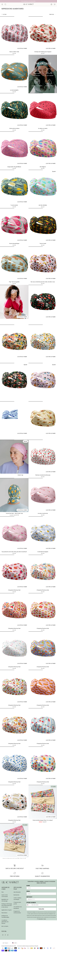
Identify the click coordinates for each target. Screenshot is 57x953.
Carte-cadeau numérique (17, 898)
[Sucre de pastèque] (14, 225)
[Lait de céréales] (43, 187)
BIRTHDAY (29, 897)
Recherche (16, 895)
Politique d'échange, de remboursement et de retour (7, 905)
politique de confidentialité (5, 916)
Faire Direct (4, 912)
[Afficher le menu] (2, 4)
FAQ (3, 892)
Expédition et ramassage (5, 900)
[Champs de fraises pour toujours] (43, 33)
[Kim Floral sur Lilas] (43, 380)
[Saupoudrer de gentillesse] (14, 148)
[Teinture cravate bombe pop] (43, 457)
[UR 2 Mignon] (43, 148)
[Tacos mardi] (43, 225)
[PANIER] (54, 4)
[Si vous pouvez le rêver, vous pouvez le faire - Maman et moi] (14, 302)
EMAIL (28, 891)
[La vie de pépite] (14, 72)
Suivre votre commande (5, 895)
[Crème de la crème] (14, 110)
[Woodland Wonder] (14, 380)
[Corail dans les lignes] (43, 533)
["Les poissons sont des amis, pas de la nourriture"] (14, 533)
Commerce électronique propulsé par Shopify (27, 946)
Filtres (4, 14)
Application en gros (7, 910)
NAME (28, 885)
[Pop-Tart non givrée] (14, 263)
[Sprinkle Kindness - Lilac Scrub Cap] (14, 457)
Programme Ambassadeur (17, 911)
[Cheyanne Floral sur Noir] (14, 572)
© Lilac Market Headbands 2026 (9, 946)
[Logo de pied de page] (10, 882)
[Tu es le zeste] (14, 187)
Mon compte (5, 926)
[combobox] (29, 905)
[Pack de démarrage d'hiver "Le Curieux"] (43, 802)
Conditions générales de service (5, 921)
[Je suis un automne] (43, 495)
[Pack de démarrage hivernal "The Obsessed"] (14, 840)
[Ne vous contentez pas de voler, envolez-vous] (43, 263)
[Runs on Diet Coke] (14, 33)
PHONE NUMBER (31, 902)
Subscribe (41, 909)
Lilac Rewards (17, 892)
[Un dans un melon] (43, 110)
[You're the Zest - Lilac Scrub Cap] (14, 495)
